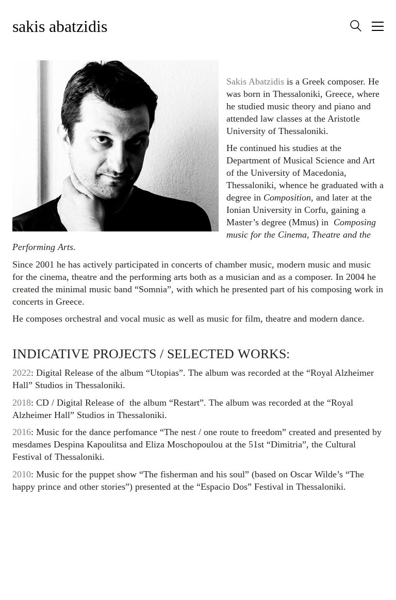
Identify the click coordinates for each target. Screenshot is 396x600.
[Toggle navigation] (378, 26)
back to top (198, 522)
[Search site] (355, 27)
